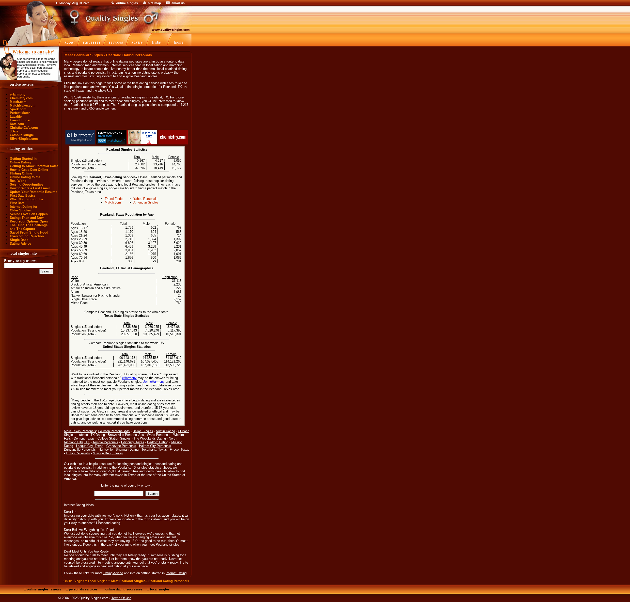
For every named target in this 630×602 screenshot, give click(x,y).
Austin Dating (165, 431)
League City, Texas (89, 446)
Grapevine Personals (121, 446)
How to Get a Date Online (29, 170)
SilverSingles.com (24, 139)
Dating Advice (20, 243)
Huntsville (106, 449)
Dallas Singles (143, 431)
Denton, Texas (84, 438)
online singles (127, 3)
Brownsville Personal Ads (126, 435)
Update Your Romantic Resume (33, 192)
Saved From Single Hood (29, 232)
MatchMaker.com (22, 105)
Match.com (18, 102)
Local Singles (97, 581)
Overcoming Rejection (27, 236)
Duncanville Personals (80, 449)
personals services (83, 589)
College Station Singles (114, 438)
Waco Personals (158, 435)
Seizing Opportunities (26, 184)
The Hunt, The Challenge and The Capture (28, 227)
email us (178, 3)
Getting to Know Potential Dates (34, 166)
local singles (160, 589)
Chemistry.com (21, 98)
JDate (14, 131)
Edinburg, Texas (132, 442)
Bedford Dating (157, 442)
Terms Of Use (121, 598)
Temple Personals (105, 442)
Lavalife (16, 116)
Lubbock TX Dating (91, 435)
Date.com (17, 124)
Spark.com (18, 109)
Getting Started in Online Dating (23, 160)
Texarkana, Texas (154, 449)
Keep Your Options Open (29, 221)
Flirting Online (21, 173)
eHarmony (17, 94)
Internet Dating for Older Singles (23, 208)
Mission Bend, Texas (108, 453)
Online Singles (73, 581)
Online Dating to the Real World (25, 179)
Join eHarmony (154, 381)
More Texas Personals (80, 431)
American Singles (145, 202)
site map (154, 3)
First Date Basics (22, 195)
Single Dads (19, 240)
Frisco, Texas (179, 449)
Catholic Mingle (22, 135)
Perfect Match (20, 113)
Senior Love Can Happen (29, 214)
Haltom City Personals (155, 446)
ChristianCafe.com (24, 127)
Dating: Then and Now (27, 218)
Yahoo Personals (145, 199)
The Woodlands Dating (150, 438)
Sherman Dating (127, 449)
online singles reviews (44, 589)
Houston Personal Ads (114, 431)
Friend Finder (20, 120)
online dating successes (123, 589)
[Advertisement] (126, 120)
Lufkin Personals (78, 453)
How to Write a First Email (30, 188)
